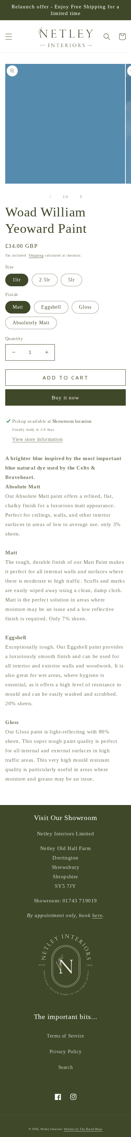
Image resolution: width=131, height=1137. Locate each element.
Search (65, 1067)
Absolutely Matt (31, 322)
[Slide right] (81, 196)
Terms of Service (65, 1036)
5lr (71, 279)
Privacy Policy (65, 1051)
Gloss (85, 307)
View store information (37, 439)
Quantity (14, 338)
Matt (18, 307)
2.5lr (44, 279)
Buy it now (65, 397)
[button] (8, 36)
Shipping (36, 255)
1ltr (17, 279)
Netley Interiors (52, 1129)
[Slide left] (50, 196)
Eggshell (51, 307)
